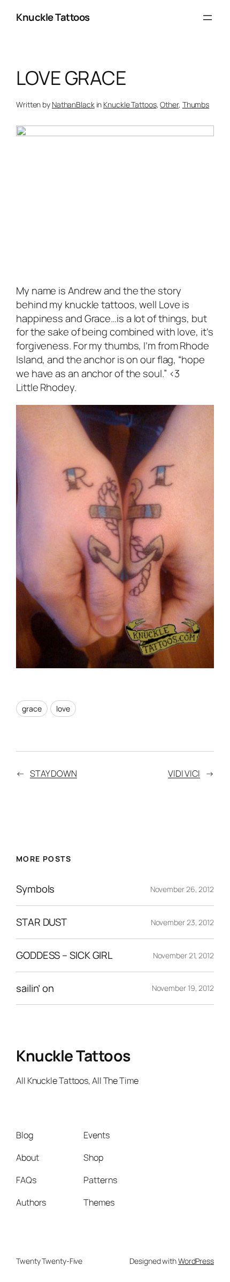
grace (32, 708)
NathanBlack (73, 104)
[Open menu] (207, 17)
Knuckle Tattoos (53, 17)
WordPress (196, 1261)
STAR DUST (41, 922)
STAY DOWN (53, 773)
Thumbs (195, 104)
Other (169, 104)
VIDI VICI (184, 773)
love (63, 708)
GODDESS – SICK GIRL (64, 955)
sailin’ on (35, 988)
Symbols (35, 889)
